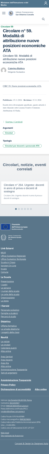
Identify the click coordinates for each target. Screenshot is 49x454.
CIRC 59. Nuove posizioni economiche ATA (22, 86)
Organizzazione (8, 297)
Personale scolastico (10, 310)
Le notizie (5, 341)
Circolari (9, 133)
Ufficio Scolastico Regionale (13, 255)
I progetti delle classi (10, 332)
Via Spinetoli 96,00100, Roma (20, 400)
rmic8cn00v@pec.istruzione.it (13, 411)
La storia (5, 300)
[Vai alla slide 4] (25, 209)
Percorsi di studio (8, 316)
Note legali (5, 432)
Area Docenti (7, 359)
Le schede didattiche (10, 329)
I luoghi (4, 284)
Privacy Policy (8, 385)
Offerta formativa (9, 325)
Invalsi (4, 268)
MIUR (3, 252)
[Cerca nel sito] (43, 19)
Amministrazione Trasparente (14, 369)
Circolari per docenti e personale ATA (22, 146)
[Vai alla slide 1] (16, 209)
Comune (4, 272)
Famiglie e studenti (9, 313)
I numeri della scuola (10, 291)
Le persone (6, 287)
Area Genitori (7, 356)
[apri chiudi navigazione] (3, 13)
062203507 (14, 402)
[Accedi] (45, 3)
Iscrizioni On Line (8, 265)
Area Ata (5, 363)
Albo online (6, 351)
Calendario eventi (9, 348)
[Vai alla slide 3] (22, 209)
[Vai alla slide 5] (28, 209)
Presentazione (7, 281)
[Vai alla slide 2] (19, 209)
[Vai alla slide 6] (31, 209)
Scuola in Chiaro (8, 262)
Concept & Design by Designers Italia (31, 443)
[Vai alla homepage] (11, 13)
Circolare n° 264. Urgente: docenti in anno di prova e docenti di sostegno (24, 188)
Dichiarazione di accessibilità (16, 389)
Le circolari (5, 344)
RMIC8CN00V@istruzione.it (17, 405)
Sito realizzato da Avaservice (12, 435)
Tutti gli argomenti (9, 372)
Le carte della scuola (10, 294)
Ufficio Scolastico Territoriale (13, 259)
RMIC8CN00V (25, 419)
